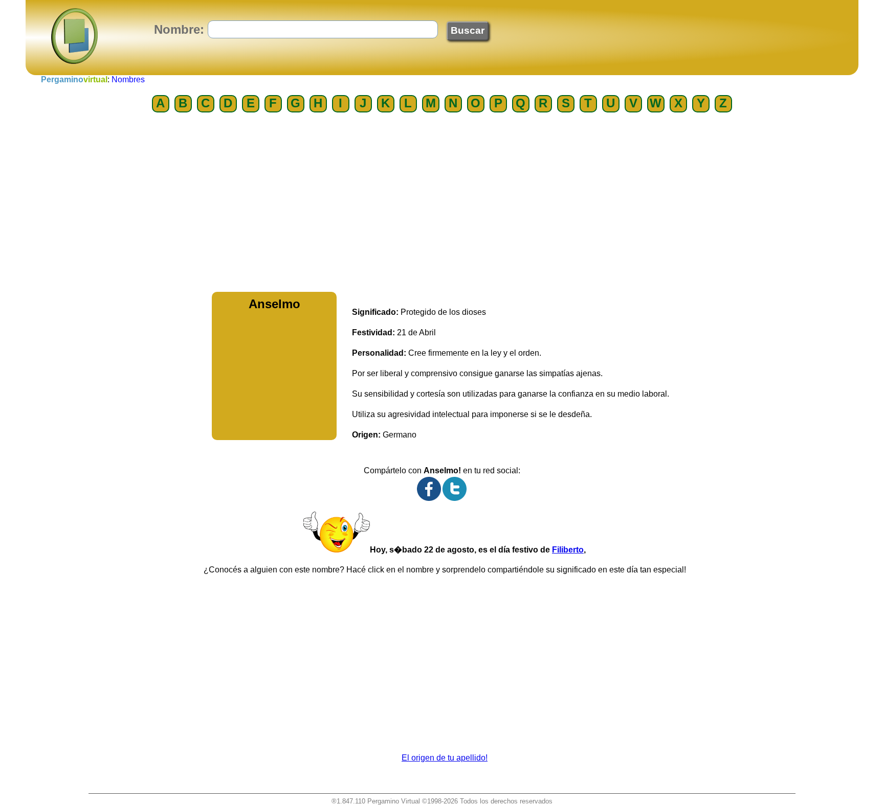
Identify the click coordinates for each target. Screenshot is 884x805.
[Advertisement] (442, 205)
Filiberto (568, 549)
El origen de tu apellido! (445, 757)
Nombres (128, 79)
